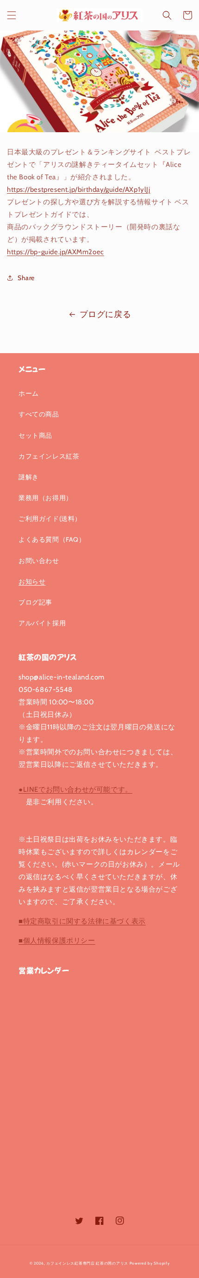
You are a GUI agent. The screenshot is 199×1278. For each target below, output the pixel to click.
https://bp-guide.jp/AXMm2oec (55, 252)
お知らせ (32, 581)
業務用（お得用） (46, 498)
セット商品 (35, 435)
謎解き (29, 477)
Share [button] (26, 278)
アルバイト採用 (42, 623)
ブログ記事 (35, 602)
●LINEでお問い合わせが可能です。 (75, 789)
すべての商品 (39, 414)
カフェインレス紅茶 (49, 456)
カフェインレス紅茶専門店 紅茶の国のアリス (87, 1263)
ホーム (29, 393)
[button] (11, 15)
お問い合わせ (39, 560)
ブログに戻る (105, 314)
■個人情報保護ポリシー (57, 940)
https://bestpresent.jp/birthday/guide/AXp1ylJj (78, 189)
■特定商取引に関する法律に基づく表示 (82, 921)
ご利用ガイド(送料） (50, 518)
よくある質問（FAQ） (52, 539)
